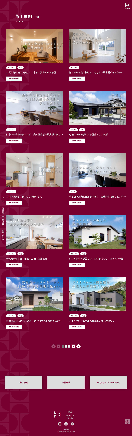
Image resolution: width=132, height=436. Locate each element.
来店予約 (3, 210)
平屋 (20, 68)
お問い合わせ (3, 235)
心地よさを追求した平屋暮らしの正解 (88, 134)
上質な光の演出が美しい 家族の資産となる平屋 (31, 72)
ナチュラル (11, 68)
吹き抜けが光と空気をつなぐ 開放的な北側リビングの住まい (97, 196)
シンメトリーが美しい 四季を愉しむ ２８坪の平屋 (96, 258)
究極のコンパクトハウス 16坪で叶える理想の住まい (33, 320)
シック (73, 192)
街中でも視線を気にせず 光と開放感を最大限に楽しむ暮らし (34, 134)
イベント (3, 199)
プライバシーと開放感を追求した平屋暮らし (91, 320)
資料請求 (3, 222)
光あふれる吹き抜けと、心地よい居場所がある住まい (96, 72)
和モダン (73, 130)
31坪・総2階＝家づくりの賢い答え (24, 196)
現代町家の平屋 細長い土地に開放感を (26, 258)
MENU (127, 8)
